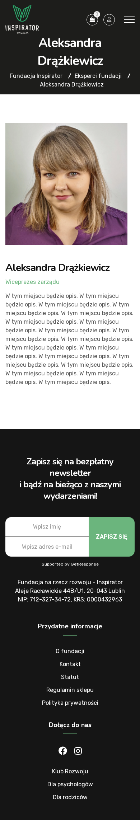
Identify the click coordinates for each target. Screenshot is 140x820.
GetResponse (85, 564)
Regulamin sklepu (70, 690)
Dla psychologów (70, 784)
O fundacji (70, 651)
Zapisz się (111, 536)
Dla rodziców (70, 797)
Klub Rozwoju (70, 771)
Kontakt (70, 664)
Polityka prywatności (70, 702)
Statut (70, 677)
